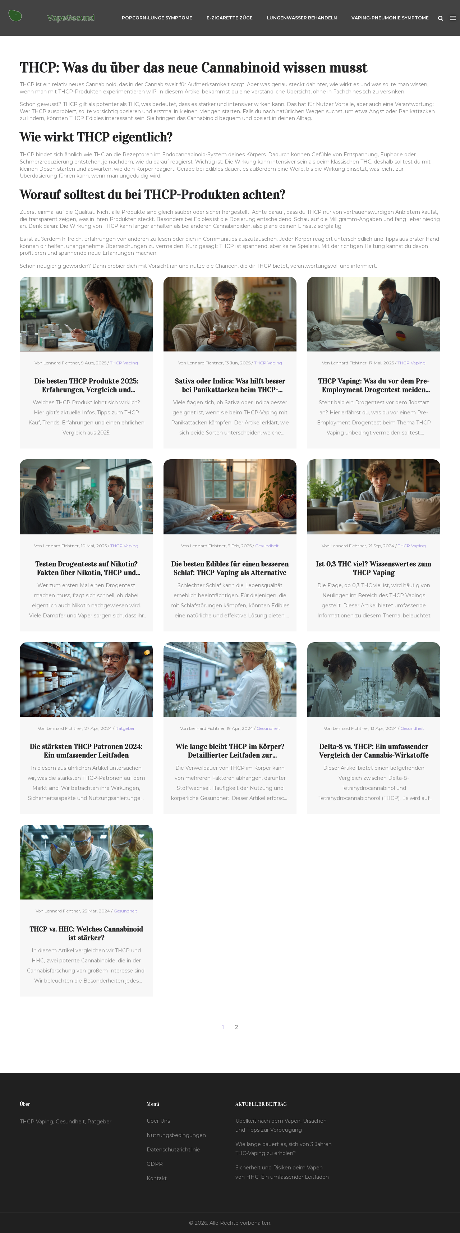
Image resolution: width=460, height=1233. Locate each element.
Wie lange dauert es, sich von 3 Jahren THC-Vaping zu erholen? (283, 1148)
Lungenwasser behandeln (302, 17)
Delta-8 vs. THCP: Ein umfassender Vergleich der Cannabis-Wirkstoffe (374, 750)
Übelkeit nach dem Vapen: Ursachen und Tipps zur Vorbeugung (281, 1125)
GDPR (155, 1164)
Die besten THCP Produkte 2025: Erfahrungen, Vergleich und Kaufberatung (86, 385)
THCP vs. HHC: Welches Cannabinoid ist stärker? (86, 933)
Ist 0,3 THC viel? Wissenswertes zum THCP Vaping (373, 568)
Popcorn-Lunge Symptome (157, 17)
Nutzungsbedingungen (176, 1135)
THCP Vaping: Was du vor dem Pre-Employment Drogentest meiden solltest (373, 385)
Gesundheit (267, 545)
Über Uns (158, 1121)
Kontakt (157, 1178)
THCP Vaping (124, 362)
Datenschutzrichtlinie (173, 1149)
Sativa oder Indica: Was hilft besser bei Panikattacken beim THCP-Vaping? (230, 385)
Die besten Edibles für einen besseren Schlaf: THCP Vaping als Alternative (230, 568)
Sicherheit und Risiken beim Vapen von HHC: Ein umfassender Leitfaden (282, 1172)
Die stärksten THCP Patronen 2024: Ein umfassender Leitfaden (86, 750)
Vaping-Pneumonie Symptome (390, 17)
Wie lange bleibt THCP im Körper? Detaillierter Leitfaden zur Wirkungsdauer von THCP (230, 750)
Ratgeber (125, 728)
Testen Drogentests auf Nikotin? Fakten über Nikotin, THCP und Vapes (86, 568)
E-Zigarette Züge (230, 17)
